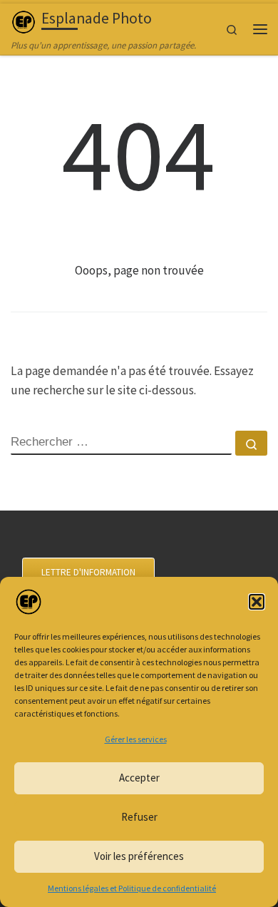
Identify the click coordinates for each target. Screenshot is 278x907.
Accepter (139, 777)
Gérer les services (136, 739)
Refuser (139, 817)
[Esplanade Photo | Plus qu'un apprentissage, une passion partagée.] (23, 20)
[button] (256, 602)
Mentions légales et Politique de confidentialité (132, 888)
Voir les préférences (139, 856)
